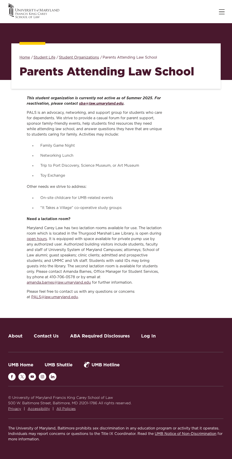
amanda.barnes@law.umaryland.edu (59, 282)
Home (24, 57)
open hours (37, 239)
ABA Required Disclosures (100, 336)
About (15, 336)
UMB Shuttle (58, 364)
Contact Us (46, 336)
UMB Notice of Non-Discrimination (185, 434)
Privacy (14, 409)
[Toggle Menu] (222, 12)
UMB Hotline (106, 364)
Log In (148, 336)
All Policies (66, 409)
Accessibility (39, 409)
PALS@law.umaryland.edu (54, 297)
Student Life (44, 57)
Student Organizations (79, 57)
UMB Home (20, 364)
